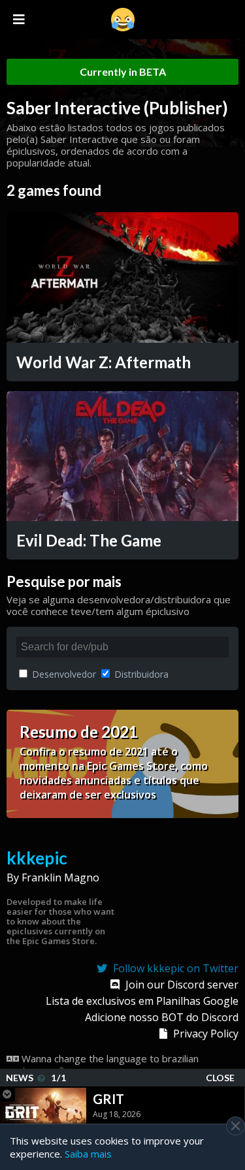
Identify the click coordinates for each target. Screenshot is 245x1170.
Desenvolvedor (62, 674)
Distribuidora (140, 674)
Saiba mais (88, 1153)
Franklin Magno (60, 877)
